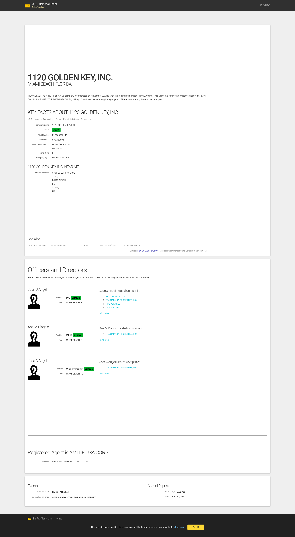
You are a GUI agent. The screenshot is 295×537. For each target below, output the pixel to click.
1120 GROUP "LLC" (107, 245)
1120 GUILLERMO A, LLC (132, 245)
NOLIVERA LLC (113, 304)
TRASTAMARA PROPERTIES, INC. (121, 300)
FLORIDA (265, 5)
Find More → (106, 313)
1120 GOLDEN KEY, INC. (147, 251)
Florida (59, 518)
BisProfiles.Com (42, 518)
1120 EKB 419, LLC (37, 245)
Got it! (196, 527)
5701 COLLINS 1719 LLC (117, 296)
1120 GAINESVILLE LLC (62, 245)
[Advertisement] (120, 50)
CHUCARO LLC (113, 307)
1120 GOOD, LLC (85, 245)
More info (179, 527)
